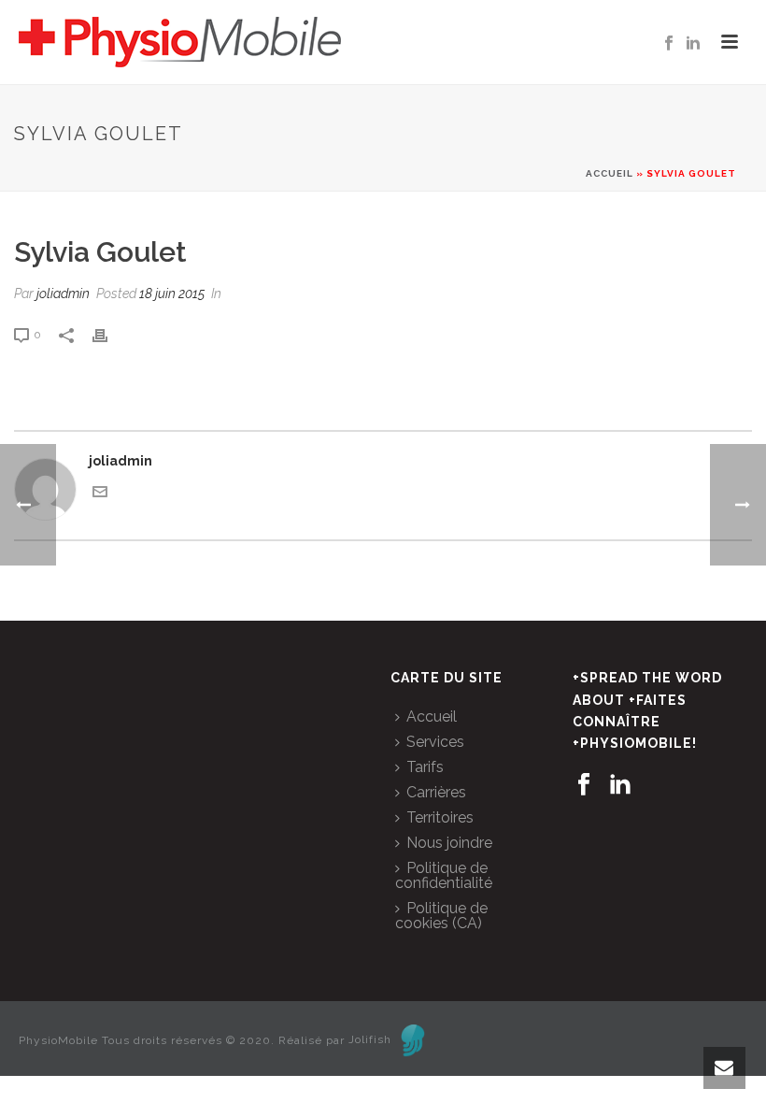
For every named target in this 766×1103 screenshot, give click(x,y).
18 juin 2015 (172, 293)
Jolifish (369, 1039)
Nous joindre (449, 843)
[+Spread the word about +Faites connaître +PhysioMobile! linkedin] (620, 785)
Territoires (440, 817)
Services (435, 742)
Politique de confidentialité (443, 875)
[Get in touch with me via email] (99, 494)
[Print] (109, 334)
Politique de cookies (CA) (441, 915)
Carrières (436, 792)
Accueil (609, 173)
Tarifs (425, 767)
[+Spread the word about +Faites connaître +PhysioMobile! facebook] (584, 785)
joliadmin (63, 293)
